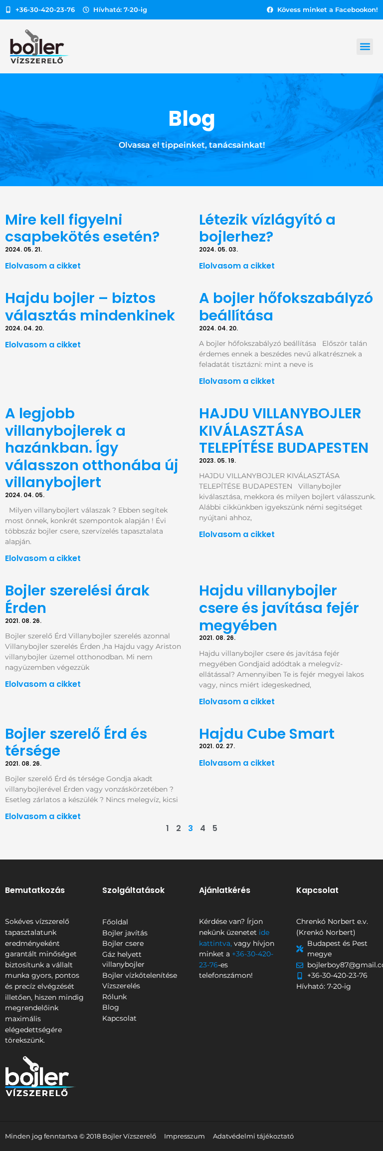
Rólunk (114, 996)
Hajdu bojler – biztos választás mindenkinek (90, 306)
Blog (110, 1007)
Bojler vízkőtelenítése (139, 975)
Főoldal (115, 921)
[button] (365, 46)
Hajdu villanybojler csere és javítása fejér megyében (279, 607)
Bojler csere (123, 943)
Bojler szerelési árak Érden (77, 599)
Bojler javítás (125, 932)
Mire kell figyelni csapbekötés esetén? (82, 228)
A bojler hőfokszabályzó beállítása (286, 306)
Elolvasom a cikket (43, 266)
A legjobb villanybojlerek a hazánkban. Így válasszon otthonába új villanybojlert (92, 447)
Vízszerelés (121, 985)
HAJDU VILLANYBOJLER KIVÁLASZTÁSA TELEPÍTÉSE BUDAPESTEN (284, 430)
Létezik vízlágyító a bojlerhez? (267, 228)
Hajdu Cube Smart (267, 734)
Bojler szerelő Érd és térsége (76, 742)
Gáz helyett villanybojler (123, 959)
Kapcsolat (119, 1018)
